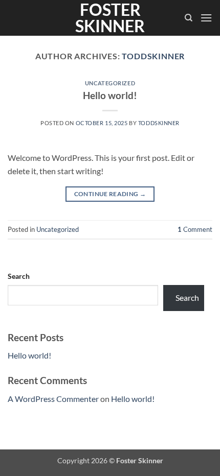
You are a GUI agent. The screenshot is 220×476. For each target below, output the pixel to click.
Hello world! (110, 95)
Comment (195, 229)
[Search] (188, 18)
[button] (206, 17)
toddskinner (153, 56)
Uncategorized (110, 83)
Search (19, 276)
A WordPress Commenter (53, 398)
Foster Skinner (110, 18)
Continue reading (110, 194)
